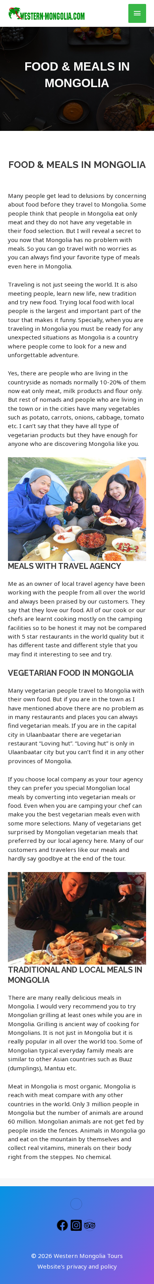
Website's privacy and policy (77, 1266)
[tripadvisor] (91, 1225)
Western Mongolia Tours (88, 1256)
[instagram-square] (77, 1225)
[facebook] (63, 1225)
